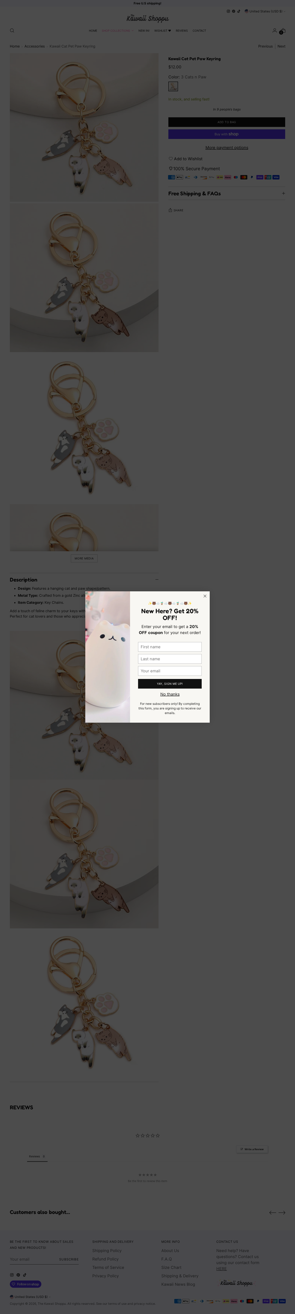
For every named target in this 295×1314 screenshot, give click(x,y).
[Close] (205, 596)
